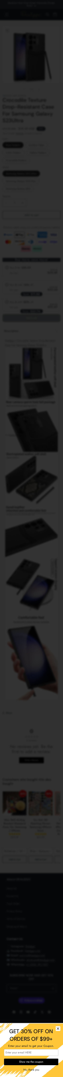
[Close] (58, 1028)
